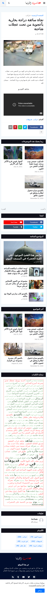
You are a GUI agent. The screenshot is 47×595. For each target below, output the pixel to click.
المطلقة (15, 409)
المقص (40, 411)
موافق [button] (40, 591)
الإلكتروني (40, 391)
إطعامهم (8, 386)
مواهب (6, 488)
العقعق (28, 404)
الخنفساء (28, 396)
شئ (34, 441)
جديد (19, 425)
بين (11, 419)
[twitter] (29, 577)
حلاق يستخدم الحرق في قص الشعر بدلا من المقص (24, 431)
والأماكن (15, 494)
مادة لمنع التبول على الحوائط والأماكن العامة (24, 476)
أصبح (11, 383)
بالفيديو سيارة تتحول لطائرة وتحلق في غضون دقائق (35, 192)
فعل (42, 464)
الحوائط (15, 393)
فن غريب (23, 541)
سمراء (41, 441)
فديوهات (29, 119)
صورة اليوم (15, 448)
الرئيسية (11, 396)
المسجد (32, 409)
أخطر (22, 383)
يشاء (19, 499)
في (32, 463)
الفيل (12, 404)
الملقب (35, 412)
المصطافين (26, 409)
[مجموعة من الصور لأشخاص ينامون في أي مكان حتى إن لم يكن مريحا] (36, 284)
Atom (35, 380)
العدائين (34, 404)
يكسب (7, 499)
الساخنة (21, 398)
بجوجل (15, 417)
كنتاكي (9, 467)
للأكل (41, 475)
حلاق (20, 430)
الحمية (22, 393)
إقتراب (36, 388)
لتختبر (23, 472)
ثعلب (23, 425)
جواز (16, 425)
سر (10, 438)
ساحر (27, 438)
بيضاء (14, 420)
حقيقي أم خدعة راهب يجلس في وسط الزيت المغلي (25, 429)
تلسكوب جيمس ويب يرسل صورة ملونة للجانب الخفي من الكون (35, 165)
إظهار (40, 388)
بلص (23, 420)
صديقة (32, 449)
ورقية (41, 496)
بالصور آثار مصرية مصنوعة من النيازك (14, 359)
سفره (7, 438)
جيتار (9, 425)
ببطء (20, 417)
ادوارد (23, 388)
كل (20, 467)
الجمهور (14, 391)
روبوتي (31, 438)
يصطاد (15, 499)
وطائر (27, 496)
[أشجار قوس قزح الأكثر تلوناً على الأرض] (13, 152)
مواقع (9, 488)
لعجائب (9, 472)
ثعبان (27, 425)
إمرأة (30, 388)
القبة (8, 404)
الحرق (8, 391)
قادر (42, 467)
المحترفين (40, 409)
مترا (41, 480)
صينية (41, 451)
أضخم (41, 386)
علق (28, 454)
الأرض (15, 388)
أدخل (19, 383)
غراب (28, 458)
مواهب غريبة (35, 546)
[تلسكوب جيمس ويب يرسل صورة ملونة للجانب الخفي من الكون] (34, 152)
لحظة (20, 472)
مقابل (41, 486)
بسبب (41, 420)
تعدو (10, 423)
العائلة (20, 401)
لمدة (37, 475)
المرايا (35, 409)
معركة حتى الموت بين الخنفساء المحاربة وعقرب (25, 481)
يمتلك (39, 502)
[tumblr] (18, 577)
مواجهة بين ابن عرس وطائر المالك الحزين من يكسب (25, 487)
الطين (26, 401)
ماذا (7, 478)
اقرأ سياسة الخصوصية (37, 585)
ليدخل (26, 475)
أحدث (43, 209)
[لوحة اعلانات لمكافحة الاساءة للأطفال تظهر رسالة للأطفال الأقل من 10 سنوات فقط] (36, 271)
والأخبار (26, 494)
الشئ (7, 399)
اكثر (20, 388)
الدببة (22, 396)
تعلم (42, 425)
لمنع (33, 475)
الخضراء (35, 396)
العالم (14, 401)
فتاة (11, 458)
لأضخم (27, 472)
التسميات (25, 391)
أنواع (14, 386)
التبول (35, 391)
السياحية (11, 399)
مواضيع (14, 488)
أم (19, 385)
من (37, 485)
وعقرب (21, 496)
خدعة (41, 435)
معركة (16, 480)
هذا (28, 491)
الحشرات (29, 393)
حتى (6, 425)
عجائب (14, 451)
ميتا (37, 491)
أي (12, 386)
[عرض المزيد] (41, 132)
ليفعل (18, 475)
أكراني (28, 386)
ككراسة (24, 467)
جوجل (13, 425)
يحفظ (35, 499)
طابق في (22, 451)
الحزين (36, 393)
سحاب (18, 438)
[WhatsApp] (20, 127)
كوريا (36, 472)
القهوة (40, 406)
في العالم (23, 464)
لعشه (5, 472)
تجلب (26, 423)
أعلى (34, 386)
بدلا (11, 417)
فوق (37, 464)
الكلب (30, 406)
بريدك (8, 417)
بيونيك (40, 423)
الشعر (35, 401)
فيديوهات (11, 464)
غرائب (28, 15)
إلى (33, 388)
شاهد (29, 440)
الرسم (32, 399)
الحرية (41, 393)
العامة (40, 404)
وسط (33, 496)
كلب (18, 467)
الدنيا (19, 396)
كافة (27, 467)
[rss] (13, 577)
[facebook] (34, 577)
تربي (19, 423)
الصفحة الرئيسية (37, 15)
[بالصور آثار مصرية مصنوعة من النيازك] (13, 349)
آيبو (32, 380)
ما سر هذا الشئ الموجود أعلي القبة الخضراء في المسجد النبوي (24, 257)
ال (18, 388)
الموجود (11, 412)
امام (24, 415)
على (23, 454)
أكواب (23, 385)
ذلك (22, 435)
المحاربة (12, 406)
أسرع (15, 383)
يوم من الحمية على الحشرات (19, 502)
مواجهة (30, 486)
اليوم (28, 414)
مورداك (41, 491)
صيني (8, 449)
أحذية (28, 380)
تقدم (38, 425)
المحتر (6, 406)
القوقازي (35, 406)
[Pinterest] (15, 127)
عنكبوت (18, 454)
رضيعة (39, 438)
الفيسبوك (17, 404)
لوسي (29, 475)
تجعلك (31, 423)
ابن (26, 388)
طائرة (35, 451)
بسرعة (37, 420)
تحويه (22, 423)
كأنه (31, 467)
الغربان (22, 404)
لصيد (17, 472)
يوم (35, 501)
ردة (42, 438)
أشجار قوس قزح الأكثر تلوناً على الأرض (13, 162)
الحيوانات (9, 393)
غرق (24, 458)
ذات (25, 435)
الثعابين (19, 391)
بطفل (30, 420)
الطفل (31, 401)
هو (34, 494)
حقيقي (35, 428)
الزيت (28, 398)
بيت (17, 420)
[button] (44, 3)
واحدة (30, 494)
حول (9, 433)
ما (15, 475)
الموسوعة (40, 415)
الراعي (6, 396)
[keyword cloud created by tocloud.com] (37, 504)
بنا (21, 420)
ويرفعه (12, 496)
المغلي (9, 409)
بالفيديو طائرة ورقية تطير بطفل (25, 415)
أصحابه (7, 383)
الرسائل (39, 398)
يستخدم (30, 498)
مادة (12, 475)
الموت (16, 411)
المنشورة (29, 412)
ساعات (23, 438)
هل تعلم (21, 546)
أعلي (31, 386)
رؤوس (18, 435)
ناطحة (32, 491)
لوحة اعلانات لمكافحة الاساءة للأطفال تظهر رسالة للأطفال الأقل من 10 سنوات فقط (15, 270)
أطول (38, 386)
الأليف (10, 388)
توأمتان (31, 425)
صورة (24, 448)
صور (29, 449)
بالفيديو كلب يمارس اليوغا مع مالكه (15, 295)
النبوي (35, 415)
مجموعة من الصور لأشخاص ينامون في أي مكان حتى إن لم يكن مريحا (16, 283)
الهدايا (32, 415)
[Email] (10, 127)
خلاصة (35, 435)
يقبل (12, 499)
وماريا (16, 496)
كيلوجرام (32, 472)
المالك (18, 406)
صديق (37, 448)
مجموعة (22, 480)
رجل (6, 435)
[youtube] (23, 577)
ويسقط (7, 496)
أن (16, 386)
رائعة (14, 435)
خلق (31, 435)
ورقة (7, 494)
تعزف (6, 423)
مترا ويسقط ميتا (32, 480)
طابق (29, 451)
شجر (37, 446)
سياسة (37, 441)
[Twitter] (25, 127)
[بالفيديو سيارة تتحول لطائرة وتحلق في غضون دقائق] (34, 181)
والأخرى (22, 494)
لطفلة (13, 472)
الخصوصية (40, 396)
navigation (40, 380)
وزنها (37, 496)
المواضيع (23, 411)
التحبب (30, 391)
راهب (10, 435)
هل (36, 494)
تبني (36, 423)
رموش (35, 438)
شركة (33, 446)
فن (40, 464)
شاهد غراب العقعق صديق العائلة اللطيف (25, 442)
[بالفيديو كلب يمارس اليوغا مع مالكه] (36, 297)
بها (19, 420)
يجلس (40, 499)
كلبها (14, 467)
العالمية (9, 401)
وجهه (10, 494)
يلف (42, 502)
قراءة (39, 467)
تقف (35, 425)
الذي (15, 396)
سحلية (13, 438)
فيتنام (16, 464)
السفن (16, 399)
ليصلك (22, 475)
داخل (28, 435)
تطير (14, 423)
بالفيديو (18, 414)
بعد (26, 420)
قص (35, 467)
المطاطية (20, 409)
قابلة (7, 464)
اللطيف (25, 406)
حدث (41, 428)
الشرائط (41, 401)
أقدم (4, 209)
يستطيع (23, 499)
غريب (19, 458)
